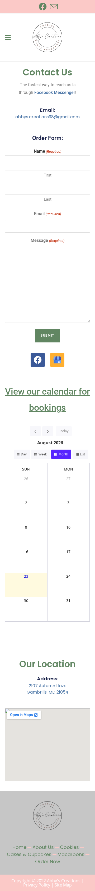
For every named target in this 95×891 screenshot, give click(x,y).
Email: (47, 110)
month (63, 454)
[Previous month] (35, 431)
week (43, 454)
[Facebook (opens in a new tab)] (42, 7)
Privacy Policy (36, 885)
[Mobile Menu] (8, 37)
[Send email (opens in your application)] (53, 7)
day (24, 454)
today (64, 430)
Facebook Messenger (54, 92)
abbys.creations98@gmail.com (47, 117)
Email (47, 213)
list (82, 454)
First (47, 175)
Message (47, 240)
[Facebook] (38, 360)
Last (47, 199)
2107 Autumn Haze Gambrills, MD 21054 (47, 689)
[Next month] (47, 431)
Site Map (63, 885)
